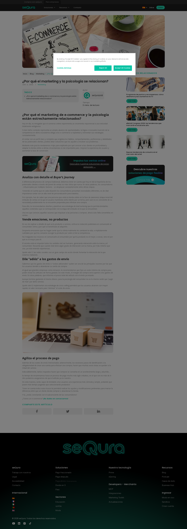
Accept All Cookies (123, 68)
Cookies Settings (64, 68)
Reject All (103, 68)
